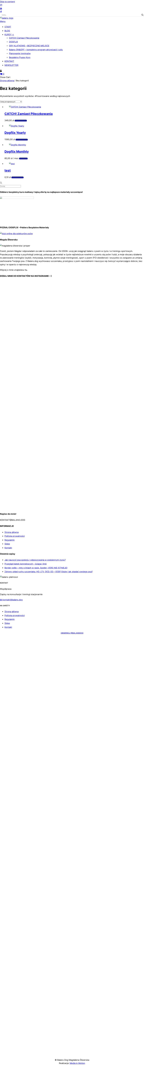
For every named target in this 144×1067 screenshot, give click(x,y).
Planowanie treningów (20, 53)
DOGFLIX (13, 41)
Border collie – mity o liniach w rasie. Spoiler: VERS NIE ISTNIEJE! (35, 568)
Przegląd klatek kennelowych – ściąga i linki (25, 564)
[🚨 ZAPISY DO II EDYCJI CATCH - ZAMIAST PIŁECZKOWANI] (72, 378)
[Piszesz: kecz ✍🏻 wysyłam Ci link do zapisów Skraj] (72, 483)
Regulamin (9, 540)
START (7, 27)
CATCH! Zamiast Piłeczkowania (24, 38)
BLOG (7, 30)
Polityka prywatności (14, 536)
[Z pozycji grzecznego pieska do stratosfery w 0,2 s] (72, 290)
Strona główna (7, 80)
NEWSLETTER (11, 65)
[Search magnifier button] (142, 14)
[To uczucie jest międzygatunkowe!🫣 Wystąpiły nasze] (24, 288)
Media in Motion (77, 1063)
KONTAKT (9, 61)
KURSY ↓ (9, 34)
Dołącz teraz (23, 158)
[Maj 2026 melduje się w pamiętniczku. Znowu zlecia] (24, 470)
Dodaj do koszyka (21, 120)
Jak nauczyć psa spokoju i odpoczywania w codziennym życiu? (35, 560)
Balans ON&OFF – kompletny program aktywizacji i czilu (36, 49)
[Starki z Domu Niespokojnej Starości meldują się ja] (120, 288)
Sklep (7, 544)
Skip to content (7, 1)
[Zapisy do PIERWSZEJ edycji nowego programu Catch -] (120, 473)
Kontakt (8, 547)
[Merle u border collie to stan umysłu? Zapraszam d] (24, 313)
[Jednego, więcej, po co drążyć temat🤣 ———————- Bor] (120, 305)
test (7, 170)
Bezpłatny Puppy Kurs (19, 57)
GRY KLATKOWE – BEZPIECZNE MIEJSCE (29, 45)
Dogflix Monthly (16, 151)
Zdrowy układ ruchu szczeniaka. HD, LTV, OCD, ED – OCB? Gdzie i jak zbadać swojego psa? (48, 571)
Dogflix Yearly (15, 133)
